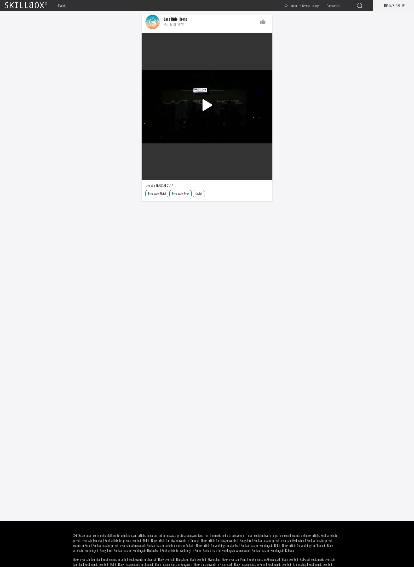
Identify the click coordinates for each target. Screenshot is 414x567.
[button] (207, 106)
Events (62, 5)
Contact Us (333, 5)
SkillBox (30, 5)
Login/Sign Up (394, 5)
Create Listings (310, 5)
